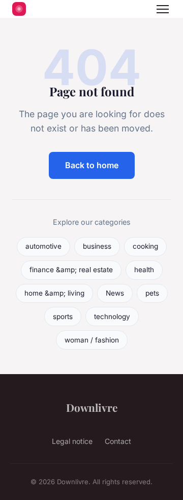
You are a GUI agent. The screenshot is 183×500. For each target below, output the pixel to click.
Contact (118, 441)
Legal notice (72, 441)
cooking (145, 246)
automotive (43, 246)
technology (112, 316)
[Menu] (162, 9)
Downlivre (91, 407)
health (144, 270)
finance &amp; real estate (71, 270)
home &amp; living (54, 293)
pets (152, 293)
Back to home (91, 165)
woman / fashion (92, 340)
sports (63, 316)
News (115, 293)
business (97, 246)
